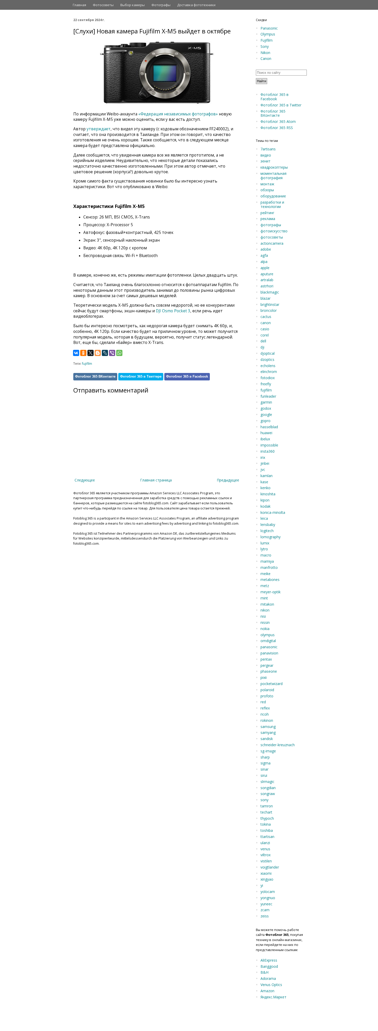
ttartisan (267, 836)
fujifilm (87, 363)
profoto (266, 696)
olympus (267, 634)
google (266, 414)
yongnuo (267, 897)
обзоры (267, 189)
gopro (265, 420)
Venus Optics (271, 984)
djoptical (267, 353)
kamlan (266, 475)
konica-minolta (272, 512)
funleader (268, 396)
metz (264, 585)
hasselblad (269, 426)
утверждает (99, 129)
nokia (264, 628)
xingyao (266, 879)
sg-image (268, 751)
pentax (266, 659)
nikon (264, 610)
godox (265, 408)
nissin (265, 622)
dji (262, 347)
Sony (264, 46)
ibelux (265, 438)
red (263, 701)
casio (264, 328)
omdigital (268, 640)
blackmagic (269, 292)
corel (264, 335)
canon (265, 322)
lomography (270, 536)
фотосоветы (271, 237)
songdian (268, 787)
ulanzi (265, 842)
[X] (90, 353)
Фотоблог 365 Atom (278, 121)
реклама (267, 218)
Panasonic (269, 28)
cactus (265, 316)
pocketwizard (271, 683)
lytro (264, 548)
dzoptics (267, 359)
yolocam (267, 891)
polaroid (267, 689)
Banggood (269, 966)
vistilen (266, 861)
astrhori (266, 286)
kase (264, 481)
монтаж (267, 183)
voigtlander (269, 867)
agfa (264, 255)
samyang (268, 732)
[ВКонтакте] (76, 353)
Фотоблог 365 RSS (276, 127)
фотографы (270, 224)
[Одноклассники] (83, 353)
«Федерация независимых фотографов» (178, 114)
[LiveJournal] (105, 353)
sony (264, 799)
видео (265, 155)
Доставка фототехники (196, 5)
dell (263, 341)
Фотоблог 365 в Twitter (280, 105)
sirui (263, 775)
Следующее (85, 480)
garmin (266, 402)
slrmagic (267, 781)
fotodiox (267, 377)
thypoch (267, 818)
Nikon (265, 52)
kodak (265, 506)
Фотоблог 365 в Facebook (187, 376)
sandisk (266, 738)
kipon (264, 500)
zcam (264, 909)
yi (261, 885)
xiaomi (266, 873)
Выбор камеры (132, 5)
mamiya (267, 561)
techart (266, 812)
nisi (263, 616)
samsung (268, 726)
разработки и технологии (272, 204)
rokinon (266, 720)
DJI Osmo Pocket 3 (173, 311)
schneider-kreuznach (277, 744)
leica (264, 518)
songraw (267, 793)
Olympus (267, 34)
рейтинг (267, 212)
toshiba (266, 830)
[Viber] (112, 353)
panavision (269, 653)
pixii (263, 677)
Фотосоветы (103, 5)
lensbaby (267, 524)
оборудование (273, 196)
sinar (264, 769)
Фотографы (160, 5)
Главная (79, 5)
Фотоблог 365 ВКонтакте (95, 376)
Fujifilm (266, 40)
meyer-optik (270, 591)
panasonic (268, 646)
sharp (265, 757)
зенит (265, 161)
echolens (267, 365)
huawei (266, 432)
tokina (265, 824)
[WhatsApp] (119, 353)
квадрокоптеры (274, 167)
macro (265, 555)
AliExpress (268, 960)
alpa (263, 261)
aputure (266, 273)
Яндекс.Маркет (273, 996)
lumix (264, 543)
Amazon (267, 990)
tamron (266, 806)
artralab (266, 279)
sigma (265, 763)
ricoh (264, 714)
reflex (265, 708)
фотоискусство (273, 231)
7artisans (268, 149)
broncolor (268, 310)
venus (265, 848)
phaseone (268, 671)
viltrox (265, 854)
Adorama (268, 978)
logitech (267, 530)
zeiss (264, 916)
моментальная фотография (273, 175)
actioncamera (271, 243)
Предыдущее (228, 480)
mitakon (267, 604)
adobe (265, 249)
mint (264, 598)
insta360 (267, 451)
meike (265, 573)
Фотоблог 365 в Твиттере (140, 376)
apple (264, 267)
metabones (270, 579)
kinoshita (267, 493)
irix (262, 457)
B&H (264, 972)
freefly (265, 383)
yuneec (266, 903)
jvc (262, 469)
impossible (269, 445)
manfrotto (269, 567)
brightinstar (269, 304)
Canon (265, 58)
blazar (265, 298)
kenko (265, 487)
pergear (266, 665)
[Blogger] (98, 353)
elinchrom (268, 371)
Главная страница (156, 480)
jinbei (264, 463)
